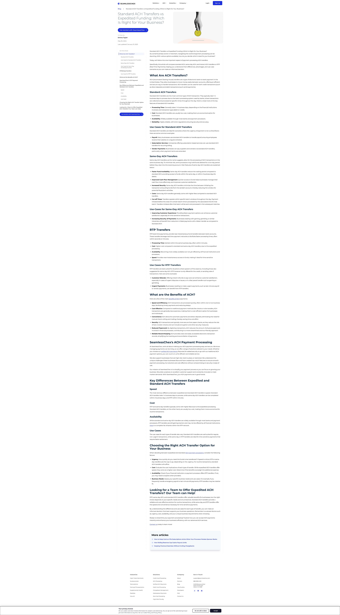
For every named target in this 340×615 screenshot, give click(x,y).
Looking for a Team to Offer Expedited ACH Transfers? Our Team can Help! (131, 107)
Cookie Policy (147, 612)
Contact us (153, 524)
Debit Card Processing (159, 587)
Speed (122, 90)
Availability (124, 96)
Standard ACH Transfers (127, 57)
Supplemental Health (136, 590)
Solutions (156, 3)
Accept (216, 611)
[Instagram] (198, 590)
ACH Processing (157, 581)
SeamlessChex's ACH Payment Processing (129, 81)
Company (183, 3)
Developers (180, 590)
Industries (172, 3)
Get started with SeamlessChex (132, 30)
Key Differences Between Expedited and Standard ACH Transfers (132, 85)
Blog (119, 9)
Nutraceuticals (134, 581)
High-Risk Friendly (158, 599)
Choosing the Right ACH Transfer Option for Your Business (132, 103)
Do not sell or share (201, 611)
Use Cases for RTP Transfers (128, 74)
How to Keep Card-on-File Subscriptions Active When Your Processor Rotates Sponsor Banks (185, 539)
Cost (122, 93)
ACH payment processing (194, 453)
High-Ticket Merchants (136, 578)
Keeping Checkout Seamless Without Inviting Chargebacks (174, 546)
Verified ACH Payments (159, 584)
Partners (179, 581)
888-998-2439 (197, 581)
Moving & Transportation (137, 587)
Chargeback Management (160, 590)
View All (132, 596)
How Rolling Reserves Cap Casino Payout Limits (170, 542)
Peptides (132, 593)
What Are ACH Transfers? (127, 54)
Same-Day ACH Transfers (127, 63)
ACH (164, 3)
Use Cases (123, 99)
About (179, 578)
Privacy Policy (157, 612)
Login (207, 3)
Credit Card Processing (159, 578)
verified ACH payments (169, 351)
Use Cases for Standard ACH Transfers (131, 60)
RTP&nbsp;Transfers (125, 71)
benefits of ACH (174, 299)
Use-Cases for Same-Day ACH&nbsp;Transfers (127, 66)
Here (151, 425)
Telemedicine (134, 584)
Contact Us (180, 596)
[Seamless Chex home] (126, 4)
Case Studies (181, 587)
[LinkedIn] (201, 590)
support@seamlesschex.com (201, 578)
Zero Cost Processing (159, 596)
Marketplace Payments (159, 593)
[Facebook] (194, 590)
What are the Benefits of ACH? (129, 77)
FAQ (178, 593)
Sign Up (217, 3)
